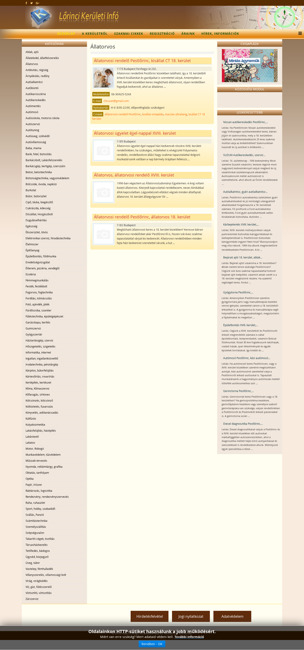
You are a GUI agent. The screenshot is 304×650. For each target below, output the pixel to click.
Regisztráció (162, 33)
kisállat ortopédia (153, 114)
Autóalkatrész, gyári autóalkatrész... (245, 191)
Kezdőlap (66, 33)
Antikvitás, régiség (37, 70)
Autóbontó (32, 88)
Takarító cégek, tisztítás (40, 538)
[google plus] (37, 3)
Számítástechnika (36, 520)
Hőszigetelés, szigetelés (40, 346)
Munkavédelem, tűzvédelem (43, 454)
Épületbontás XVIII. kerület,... (240, 325)
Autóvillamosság (36, 142)
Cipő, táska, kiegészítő (39, 202)
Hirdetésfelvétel (149, 616)
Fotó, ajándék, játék (37, 304)
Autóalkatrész (34, 82)
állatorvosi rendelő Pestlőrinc (123, 114)
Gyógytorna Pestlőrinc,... (238, 292)
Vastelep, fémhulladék (39, 569)
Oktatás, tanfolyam (37, 472)
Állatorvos (32, 64)
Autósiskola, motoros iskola (42, 118)
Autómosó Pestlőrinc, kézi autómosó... (246, 358)
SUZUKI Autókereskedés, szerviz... (244, 155)
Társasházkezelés (37, 544)
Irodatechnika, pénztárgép (42, 364)
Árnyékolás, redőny (37, 76)
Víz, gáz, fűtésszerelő (39, 587)
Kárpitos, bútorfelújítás (40, 370)
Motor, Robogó (35, 448)
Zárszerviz (32, 599)
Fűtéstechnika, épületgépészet (44, 316)
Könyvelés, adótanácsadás (42, 412)
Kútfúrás (31, 418)
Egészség (31, 226)
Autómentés (33, 106)
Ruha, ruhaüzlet (35, 502)
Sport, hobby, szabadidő (40, 508)
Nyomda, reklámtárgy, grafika (44, 466)
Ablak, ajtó (32, 52)
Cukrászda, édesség (38, 208)
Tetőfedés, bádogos (38, 550)
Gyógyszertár (34, 334)
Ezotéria (31, 274)
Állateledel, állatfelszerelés (42, 58)
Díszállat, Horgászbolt (39, 214)
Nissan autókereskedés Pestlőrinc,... (245, 122)
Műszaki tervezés (36, 460)
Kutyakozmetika (35, 424)
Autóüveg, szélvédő (38, 136)
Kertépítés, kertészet (38, 382)
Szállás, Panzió (35, 514)
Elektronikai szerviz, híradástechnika (48, 238)
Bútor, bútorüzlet (36, 196)
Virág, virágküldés (37, 581)
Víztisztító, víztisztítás (39, 593)
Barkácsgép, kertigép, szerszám (45, 166)
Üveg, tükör (33, 563)
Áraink (188, 33)
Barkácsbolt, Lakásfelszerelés (44, 160)
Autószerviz (33, 124)
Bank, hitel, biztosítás (39, 154)
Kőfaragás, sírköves (38, 394)
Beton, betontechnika (39, 172)
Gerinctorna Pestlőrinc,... (238, 391)
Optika (30, 478)
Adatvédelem (232, 616)
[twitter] (31, 3)
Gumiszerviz (33, 328)
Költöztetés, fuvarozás (39, 406)
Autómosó (32, 112)
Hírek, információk (220, 33)
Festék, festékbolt (36, 286)
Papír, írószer (34, 484)
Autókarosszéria (36, 94)
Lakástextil (32, 436)
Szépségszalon (35, 532)
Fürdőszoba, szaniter (38, 310)
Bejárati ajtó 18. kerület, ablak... (242, 257)
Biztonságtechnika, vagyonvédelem (47, 178)
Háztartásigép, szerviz (39, 340)
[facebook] (26, 3)
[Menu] (299, 34)
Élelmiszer (32, 244)
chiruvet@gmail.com (116, 101)
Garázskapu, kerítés (38, 322)
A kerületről (94, 33)
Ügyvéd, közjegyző (37, 557)
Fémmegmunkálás (37, 280)
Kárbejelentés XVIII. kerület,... (241, 224)
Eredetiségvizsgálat (38, 262)
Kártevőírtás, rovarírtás (40, 376)
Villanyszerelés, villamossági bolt (46, 575)
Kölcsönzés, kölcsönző (39, 400)
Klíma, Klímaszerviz (37, 388)
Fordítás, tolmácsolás (39, 298)
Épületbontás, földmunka (41, 256)
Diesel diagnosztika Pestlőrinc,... (243, 423)
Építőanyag (32, 250)
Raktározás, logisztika (39, 490)
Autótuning (32, 130)
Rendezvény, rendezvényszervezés (47, 496)
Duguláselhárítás (36, 220)
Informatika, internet (38, 352)
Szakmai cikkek (128, 33)
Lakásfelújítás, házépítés (41, 430)
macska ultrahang (176, 114)
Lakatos (30, 442)
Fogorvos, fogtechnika (39, 292)
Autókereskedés (36, 100)
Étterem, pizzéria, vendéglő (42, 268)
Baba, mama (33, 148)
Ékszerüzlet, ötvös (37, 232)
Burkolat (31, 190)
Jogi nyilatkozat (190, 616)
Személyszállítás (36, 526)
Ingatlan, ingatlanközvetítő (42, 358)
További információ (189, 637)
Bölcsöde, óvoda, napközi (41, 184)
